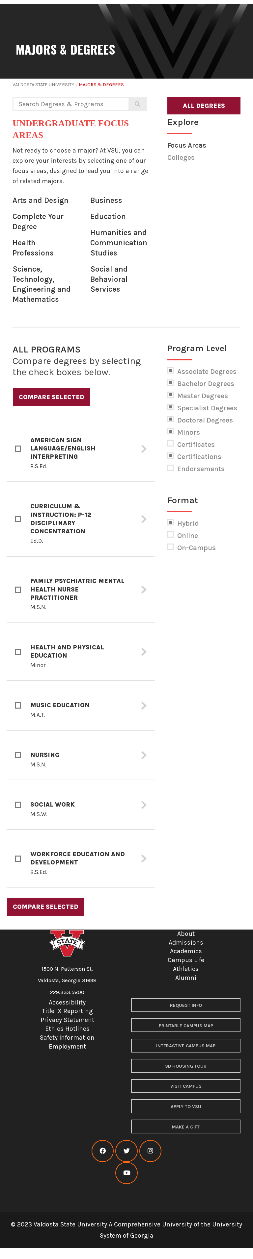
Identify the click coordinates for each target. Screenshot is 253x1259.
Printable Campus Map (186, 1026)
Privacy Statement (67, 1020)
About (186, 933)
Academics (186, 951)
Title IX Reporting (67, 1011)
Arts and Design (41, 200)
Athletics (186, 969)
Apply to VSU (186, 1106)
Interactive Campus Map (185, 1046)
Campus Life (186, 960)
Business (106, 200)
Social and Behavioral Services (109, 279)
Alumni (185, 977)
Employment (67, 1046)
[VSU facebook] (103, 1151)
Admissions (186, 942)
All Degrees (204, 105)
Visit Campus (186, 1086)
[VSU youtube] (126, 1173)
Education (108, 216)
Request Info (186, 1005)
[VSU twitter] (126, 1151)
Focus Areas (186, 145)
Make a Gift (186, 1127)
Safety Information (67, 1037)
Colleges (181, 157)
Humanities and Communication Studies (118, 242)
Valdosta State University (43, 84)
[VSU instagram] (150, 1151)
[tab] (81, 449)
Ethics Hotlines (67, 1028)
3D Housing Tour (186, 1066)
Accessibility (67, 1002)
